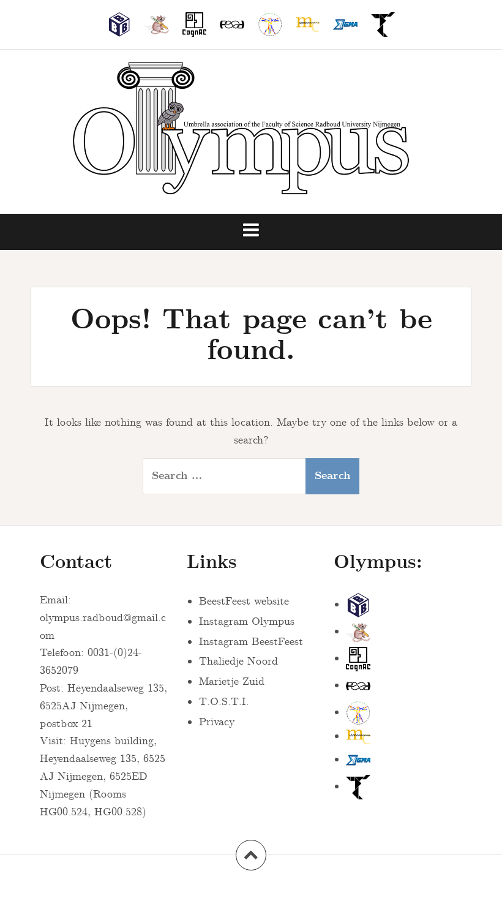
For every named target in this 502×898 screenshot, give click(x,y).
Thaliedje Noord (238, 661)
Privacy (216, 722)
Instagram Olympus (246, 621)
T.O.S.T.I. (224, 702)
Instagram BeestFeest (251, 642)
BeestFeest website (244, 601)
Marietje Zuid (231, 681)
